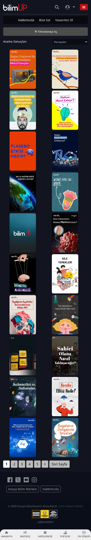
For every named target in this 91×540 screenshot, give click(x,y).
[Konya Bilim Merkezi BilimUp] (15, 7)
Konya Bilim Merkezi (22, 489)
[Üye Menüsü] (69, 7)
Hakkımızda (26, 20)
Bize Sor (45, 20)
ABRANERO (46, 522)
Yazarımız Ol (64, 20)
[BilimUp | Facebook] (10, 479)
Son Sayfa (59, 464)
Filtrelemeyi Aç (47, 31)
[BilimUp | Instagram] (34, 479)
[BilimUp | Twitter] (18, 479)
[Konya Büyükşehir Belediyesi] (45, 514)
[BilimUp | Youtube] (26, 479)
